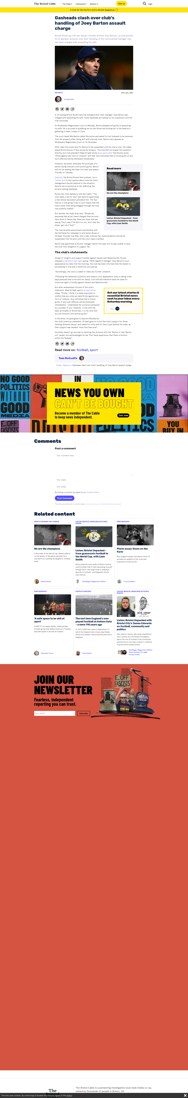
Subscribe (83, 397)
